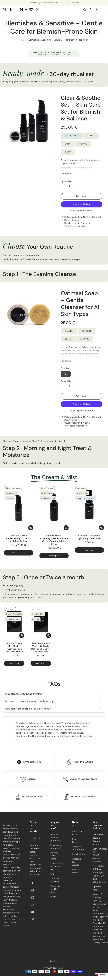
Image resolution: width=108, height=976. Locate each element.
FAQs (53, 873)
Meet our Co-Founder (78, 848)
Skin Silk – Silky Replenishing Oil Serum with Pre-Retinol (18, 538)
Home (23, 39)
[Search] (85, 9)
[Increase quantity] (75, 186)
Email (33, 838)
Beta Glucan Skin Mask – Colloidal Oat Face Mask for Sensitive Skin (40, 647)
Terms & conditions (55, 880)
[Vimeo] (33, 919)
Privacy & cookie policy (55, 889)
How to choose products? (55, 837)
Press (53, 896)
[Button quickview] (30, 527)
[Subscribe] (38, 838)
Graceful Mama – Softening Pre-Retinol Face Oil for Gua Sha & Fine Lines (54, 539)
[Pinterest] (33, 890)
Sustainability (78, 854)
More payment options (81, 211)
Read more (66, 173)
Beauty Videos (75, 871)
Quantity (66, 181)
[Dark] (97, 9)
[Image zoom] (28, 119)
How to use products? (56, 847)
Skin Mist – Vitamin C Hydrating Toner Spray (89, 537)
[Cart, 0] (91, 9)
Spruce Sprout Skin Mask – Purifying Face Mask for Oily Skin (14, 647)
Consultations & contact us (56, 866)
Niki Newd (58, 968)
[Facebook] (33, 883)
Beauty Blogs (75, 840)
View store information (75, 226)
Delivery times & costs (54, 855)
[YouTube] (33, 912)
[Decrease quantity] (64, 186)
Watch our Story (77, 833)
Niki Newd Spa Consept (76, 862)
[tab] (4, 529)
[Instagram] (33, 897)
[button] (104, 9)
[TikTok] (33, 905)
